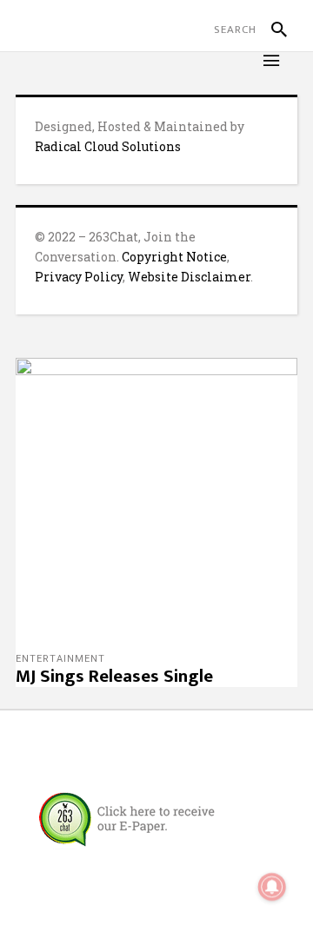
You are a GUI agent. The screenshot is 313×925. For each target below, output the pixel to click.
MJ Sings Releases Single (114, 676)
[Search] (271, 29)
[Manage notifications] (272, 887)
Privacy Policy (79, 276)
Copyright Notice (174, 256)
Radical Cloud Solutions (108, 146)
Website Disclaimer (189, 276)
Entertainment (60, 658)
